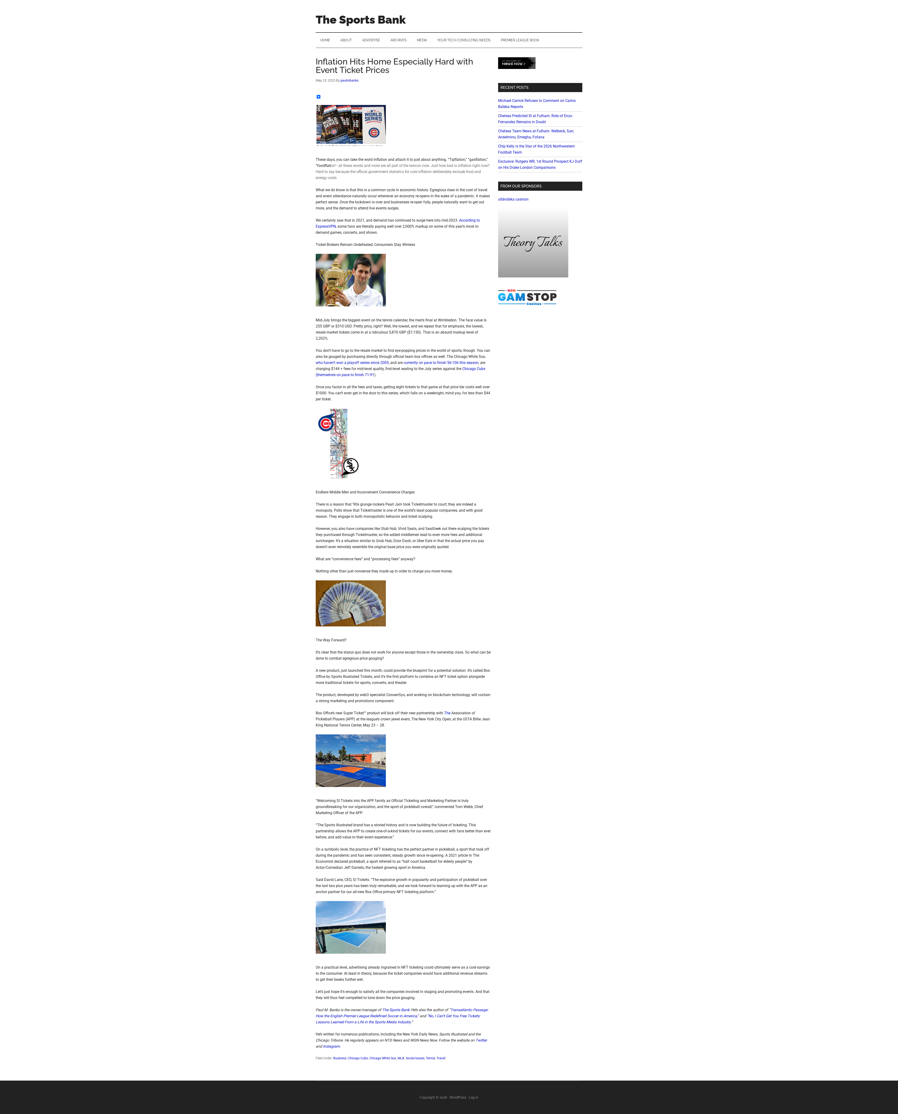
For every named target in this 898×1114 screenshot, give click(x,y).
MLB (401, 1058)
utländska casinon (513, 199)
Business (339, 1058)
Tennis (430, 1058)
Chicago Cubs (358, 1058)
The (447, 713)
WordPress (457, 1097)
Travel (441, 1058)
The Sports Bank (361, 19)
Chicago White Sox (382, 1058)
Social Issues (415, 1058)
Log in (473, 1097)
